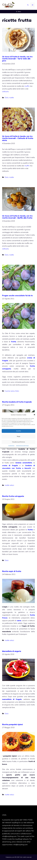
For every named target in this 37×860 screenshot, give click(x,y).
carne (19, 620)
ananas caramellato (24, 463)
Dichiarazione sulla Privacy (22, 445)
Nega (18, 436)
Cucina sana (10, 391)
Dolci (7, 98)
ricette (11, 98)
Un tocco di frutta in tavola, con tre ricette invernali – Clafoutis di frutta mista (17, 138)
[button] (34, 415)
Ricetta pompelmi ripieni (12, 724)
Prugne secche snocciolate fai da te (17, 295)
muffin (27, 86)
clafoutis (5, 91)
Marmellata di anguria (11, 651)
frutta (13, 342)
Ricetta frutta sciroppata (13, 496)
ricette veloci (9, 485)
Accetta (18, 431)
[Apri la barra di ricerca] (28, 4)
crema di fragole (10, 465)
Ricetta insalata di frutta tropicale (17, 402)
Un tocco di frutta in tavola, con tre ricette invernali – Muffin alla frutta (17, 217)
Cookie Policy (11, 445)
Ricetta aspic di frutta (11, 571)
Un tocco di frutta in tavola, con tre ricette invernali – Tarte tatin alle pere (17, 59)
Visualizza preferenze (18, 442)
